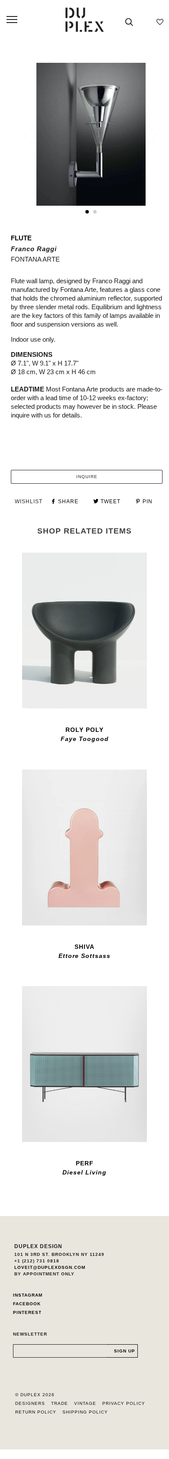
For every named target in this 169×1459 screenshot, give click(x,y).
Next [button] (146, 135)
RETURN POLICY (35, 1412)
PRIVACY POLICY (123, 1403)
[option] (91, 134)
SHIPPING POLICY (85, 1412)
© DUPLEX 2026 (35, 1394)
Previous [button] (34, 135)
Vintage (85, 1403)
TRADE (59, 1403)
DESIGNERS (30, 1403)
